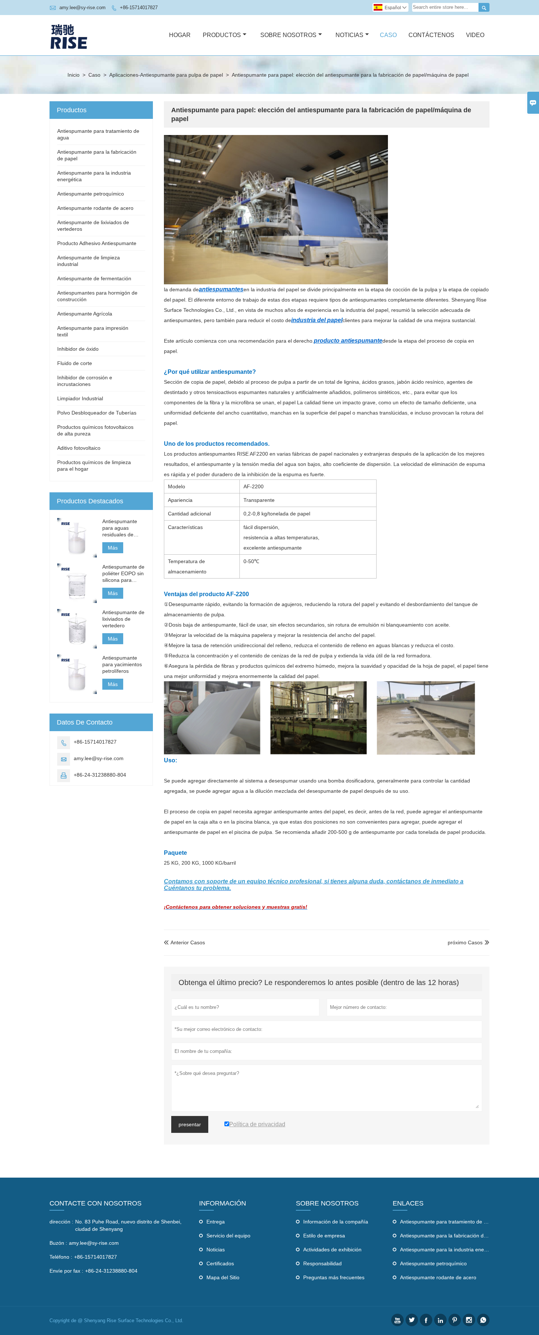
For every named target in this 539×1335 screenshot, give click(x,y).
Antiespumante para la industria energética (450, 1249)
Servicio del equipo (228, 1236)
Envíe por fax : (66, 1271)
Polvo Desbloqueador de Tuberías (96, 413)
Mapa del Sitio (222, 1277)
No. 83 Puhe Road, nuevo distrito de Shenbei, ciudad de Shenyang (128, 1225)
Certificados (220, 1263)
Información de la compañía (335, 1222)
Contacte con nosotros (96, 1203)
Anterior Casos (184, 942)
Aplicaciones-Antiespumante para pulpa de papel (166, 75)
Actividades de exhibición (332, 1249)
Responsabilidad (322, 1263)
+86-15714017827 (139, 7)
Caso (388, 35)
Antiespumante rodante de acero (95, 208)
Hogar (180, 35)
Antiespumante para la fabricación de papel (450, 1236)
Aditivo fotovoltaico (78, 448)
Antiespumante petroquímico (90, 194)
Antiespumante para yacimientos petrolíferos (122, 664)
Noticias (349, 35)
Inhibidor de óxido (78, 349)
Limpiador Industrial (80, 398)
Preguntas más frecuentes (333, 1277)
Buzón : (58, 1243)
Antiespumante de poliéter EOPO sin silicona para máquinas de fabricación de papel (123, 573)
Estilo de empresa (324, 1236)
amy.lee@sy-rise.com (82, 7)
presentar (190, 1124)
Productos (222, 35)
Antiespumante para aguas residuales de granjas (119, 528)
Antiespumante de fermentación (94, 278)
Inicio (73, 75)
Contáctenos (431, 35)
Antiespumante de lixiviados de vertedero (123, 618)
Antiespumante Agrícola (84, 314)
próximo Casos (465, 942)
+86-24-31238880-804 (100, 775)
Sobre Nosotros (288, 35)
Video (475, 35)
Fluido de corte (74, 363)
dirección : (61, 1222)
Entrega (215, 1222)
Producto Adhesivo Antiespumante (96, 243)
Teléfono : (61, 1257)
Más (113, 548)
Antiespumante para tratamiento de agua (447, 1222)
